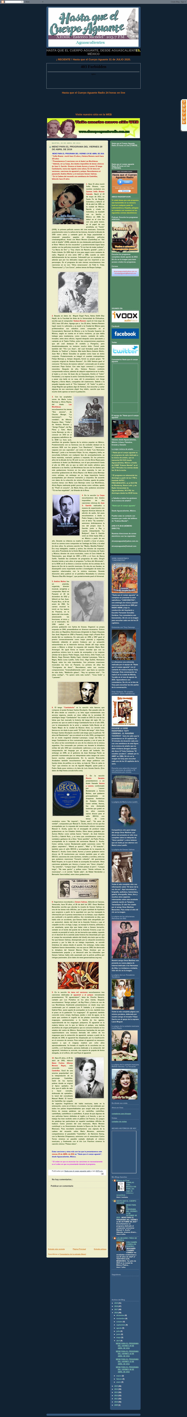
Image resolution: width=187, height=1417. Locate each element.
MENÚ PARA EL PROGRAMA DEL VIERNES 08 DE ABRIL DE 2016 (127, 1369)
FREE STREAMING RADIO (124, 171)
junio (118, 1334)
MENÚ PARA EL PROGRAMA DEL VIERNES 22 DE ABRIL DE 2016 (127, 1353)
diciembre (120, 1315)
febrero (119, 1379)
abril (118, 1341)
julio (118, 1331)
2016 (116, 1313)
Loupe (184, 128)
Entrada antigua (100, 1249)
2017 (116, 1309)
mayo (118, 1337)
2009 (116, 1405)
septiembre (121, 1325)
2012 (116, 1396)
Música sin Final (122, 1180)
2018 (116, 1306)
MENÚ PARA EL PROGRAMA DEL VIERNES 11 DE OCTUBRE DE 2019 (126, 1211)
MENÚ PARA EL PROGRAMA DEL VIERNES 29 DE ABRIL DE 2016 (127, 1346)
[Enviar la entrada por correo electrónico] (102, 1174)
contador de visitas (119, 1121)
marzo (119, 1376)
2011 (116, 1399)
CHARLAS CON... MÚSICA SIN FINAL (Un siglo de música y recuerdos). (126, 1189)
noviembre (120, 1318)
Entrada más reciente (56, 1249)
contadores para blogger (121, 1114)
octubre (119, 1322)
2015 (116, 1386)
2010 (116, 1402)
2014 (116, 1389)
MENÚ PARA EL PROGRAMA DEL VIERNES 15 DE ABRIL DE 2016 (127, 1361)
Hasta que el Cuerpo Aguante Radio (124, 176)
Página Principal (79, 1249)
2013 (116, 1392)
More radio (130, 188)
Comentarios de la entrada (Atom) (73, 1254)
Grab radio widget (120, 188)
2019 (116, 1303)
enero (118, 1382)
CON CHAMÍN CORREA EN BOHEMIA (131, 1244)
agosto (119, 1328)
